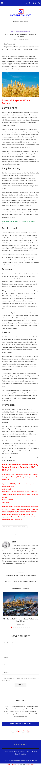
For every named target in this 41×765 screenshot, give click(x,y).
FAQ (28, 751)
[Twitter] (27, 3)
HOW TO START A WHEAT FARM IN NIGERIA (14, 527)
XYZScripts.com (30, 764)
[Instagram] (29, 3)
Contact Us (23, 751)
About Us (16, 751)
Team (6, 751)
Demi (15, 39)
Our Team (34, 751)
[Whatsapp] (36, 3)
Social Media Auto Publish (13, 764)
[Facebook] (24, 3)
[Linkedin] (31, 3)
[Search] (39, 3)
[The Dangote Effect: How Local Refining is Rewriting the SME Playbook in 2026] (20, 604)
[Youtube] (33, 3)
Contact (11, 751)
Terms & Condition (20, 754)
